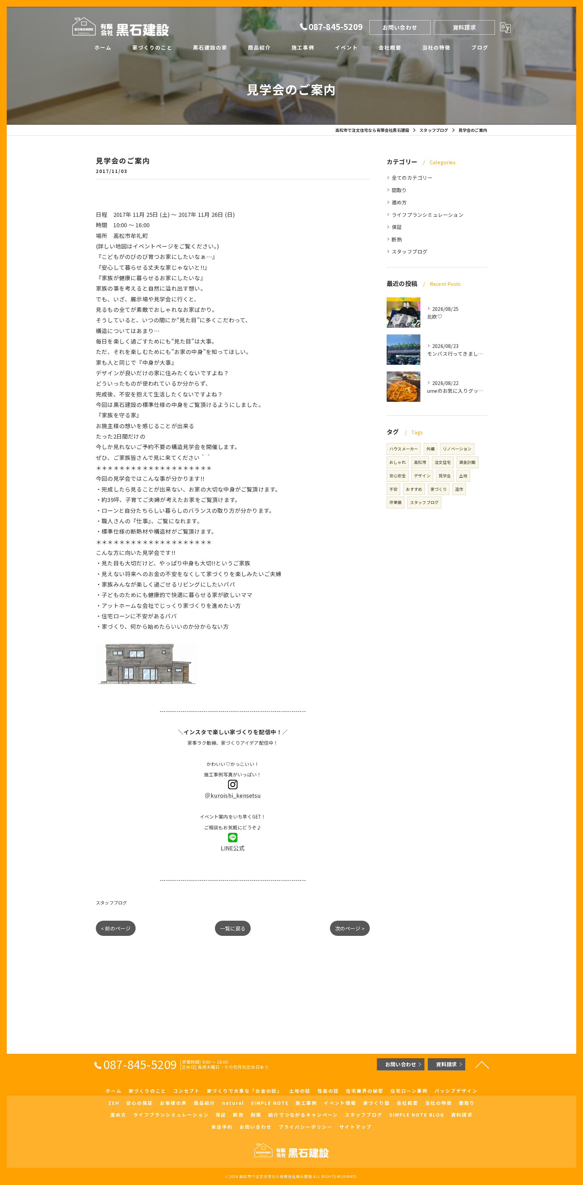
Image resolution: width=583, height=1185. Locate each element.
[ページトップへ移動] (482, 1064)
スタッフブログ (111, 902)
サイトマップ (355, 1126)
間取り (399, 190)
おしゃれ (397, 462)
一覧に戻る (233, 928)
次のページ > (350, 928)
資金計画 (467, 462)
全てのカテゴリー (412, 177)
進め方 (399, 202)
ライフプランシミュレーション (428, 214)
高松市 (420, 462)
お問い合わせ (400, 27)
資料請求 (464, 27)
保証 (397, 226)
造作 (459, 489)
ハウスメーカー (403, 448)
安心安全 (397, 475)
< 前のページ (116, 928)
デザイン (422, 475)
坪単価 (395, 502)
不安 (393, 489)
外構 (430, 448)
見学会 (445, 475)
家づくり (439, 489)
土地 (463, 475)
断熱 (397, 239)
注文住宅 (443, 462)
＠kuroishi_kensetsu (233, 795)
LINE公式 (233, 848)
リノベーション (457, 448)
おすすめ (414, 489)
